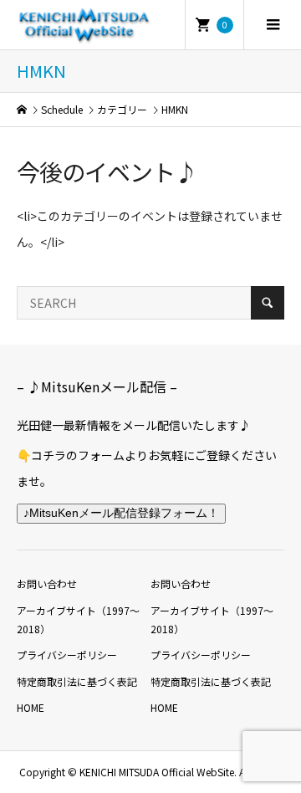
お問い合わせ (47, 583)
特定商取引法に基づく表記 (77, 681)
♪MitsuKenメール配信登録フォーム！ (121, 512)
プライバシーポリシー (67, 654)
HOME (30, 707)
